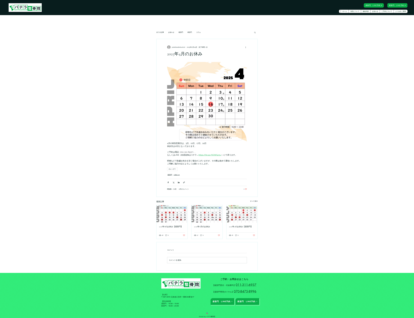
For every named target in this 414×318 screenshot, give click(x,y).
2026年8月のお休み (202, 226)
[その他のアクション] (245, 47)
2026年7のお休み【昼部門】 (241, 226)
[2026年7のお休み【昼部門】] (242, 214)
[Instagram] (207, 313)
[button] (255, 32)
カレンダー (172, 169)
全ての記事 (160, 32)
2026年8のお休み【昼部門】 (171, 226)
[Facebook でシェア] (168, 182)
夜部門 (181, 32)
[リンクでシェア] (184, 182)
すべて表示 (254, 201)
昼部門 (189, 32)
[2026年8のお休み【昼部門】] (172, 214)
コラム (198, 32)
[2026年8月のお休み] (207, 214)
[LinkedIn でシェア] (179, 182)
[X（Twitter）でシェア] (173, 182)
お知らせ (171, 32)
